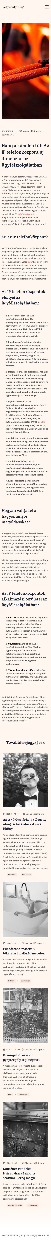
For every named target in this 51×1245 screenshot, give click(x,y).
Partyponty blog (13, 7)
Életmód (12, 875)
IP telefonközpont (24, 214)
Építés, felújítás (15, 1205)
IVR (43, 422)
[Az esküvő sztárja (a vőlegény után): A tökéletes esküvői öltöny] (25, 780)
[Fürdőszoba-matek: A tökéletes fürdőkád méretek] (25, 909)
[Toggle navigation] (46, 7)
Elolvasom (26, 875)
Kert (10, 1094)
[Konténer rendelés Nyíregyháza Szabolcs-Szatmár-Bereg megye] (25, 1129)
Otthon (11, 981)
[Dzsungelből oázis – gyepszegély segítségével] (25, 1015)
